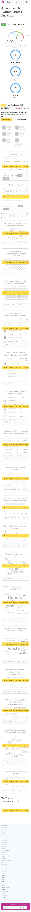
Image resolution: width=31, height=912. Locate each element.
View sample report (20, 119)
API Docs (4, 869)
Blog (4, 893)
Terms (3, 889)
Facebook (6, 902)
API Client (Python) (6, 871)
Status (3, 883)
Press (3, 885)
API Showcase (5, 865)
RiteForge (4, 827)
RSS (4, 898)
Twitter (5, 900)
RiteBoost (4, 830)
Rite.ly (3, 832)
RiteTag (4, 834)
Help (3, 881)
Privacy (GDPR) (5, 887)
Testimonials (6, 896)
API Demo (4, 863)
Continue (23, 908)
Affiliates (4, 877)
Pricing (3, 875)
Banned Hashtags (7, 838)
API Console (5, 867)
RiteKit (3, 836)
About (3, 879)
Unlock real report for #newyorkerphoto (16, 166)
